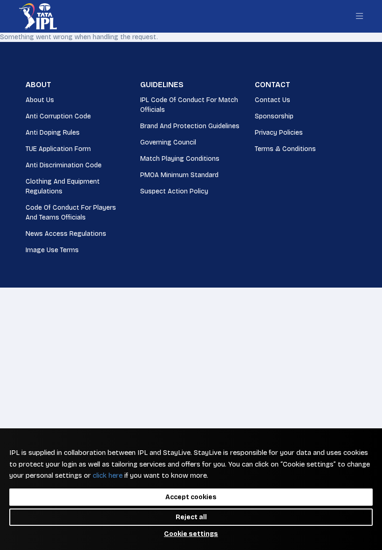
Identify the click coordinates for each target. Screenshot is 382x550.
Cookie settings (191, 534)
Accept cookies (191, 497)
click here (108, 475)
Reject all (191, 517)
